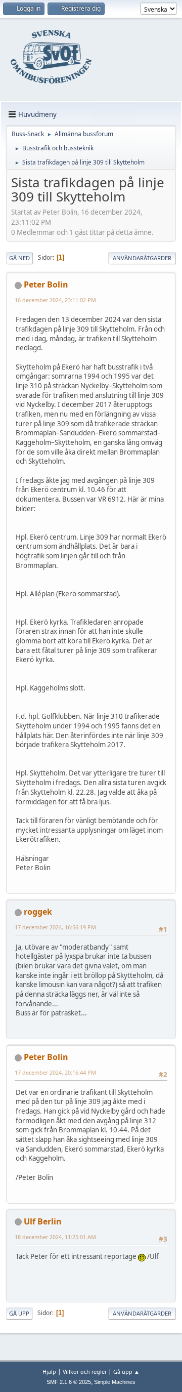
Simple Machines (114, 1382)
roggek (38, 911)
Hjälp (49, 1371)
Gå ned (19, 258)
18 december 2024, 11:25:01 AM (55, 1237)
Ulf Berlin (43, 1221)
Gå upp (19, 1313)
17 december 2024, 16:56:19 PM (55, 927)
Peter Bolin (46, 284)
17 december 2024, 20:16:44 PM (55, 1072)
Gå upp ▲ (126, 1371)
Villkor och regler (85, 1371)
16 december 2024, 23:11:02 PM (55, 300)
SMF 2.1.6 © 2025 (69, 1382)
